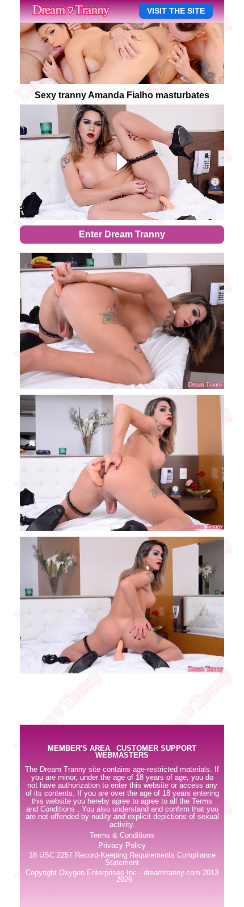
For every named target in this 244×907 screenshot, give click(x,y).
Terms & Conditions (122, 835)
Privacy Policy (122, 846)
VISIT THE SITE (176, 10)
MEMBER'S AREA (79, 749)
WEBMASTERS (122, 755)
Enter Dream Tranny (122, 234)
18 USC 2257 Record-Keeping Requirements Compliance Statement (122, 859)
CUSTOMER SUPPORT (156, 749)
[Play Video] (122, 162)
